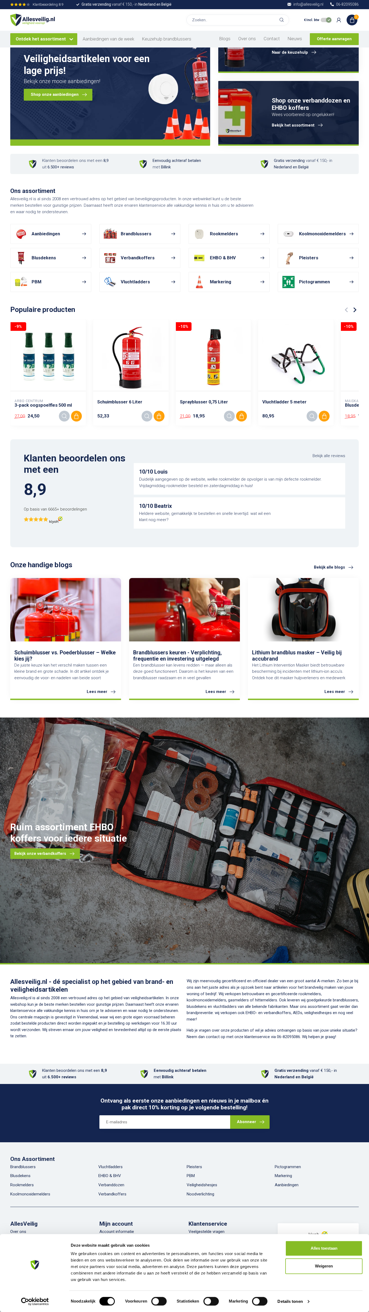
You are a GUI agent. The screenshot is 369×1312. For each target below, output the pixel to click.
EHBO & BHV (109, 1175)
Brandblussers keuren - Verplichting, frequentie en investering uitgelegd (177, 656)
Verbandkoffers (112, 1194)
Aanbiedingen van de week (108, 39)
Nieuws (295, 38)
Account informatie (116, 1231)
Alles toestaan (324, 1248)
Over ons (247, 38)
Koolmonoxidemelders (30, 1194)
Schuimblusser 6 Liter (119, 402)
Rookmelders (22, 1184)
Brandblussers (23, 1166)
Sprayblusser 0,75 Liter (204, 402)
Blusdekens (20, 1175)
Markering (283, 1175)
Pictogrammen (288, 1166)
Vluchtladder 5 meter (284, 402)
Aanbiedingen (286, 1184)
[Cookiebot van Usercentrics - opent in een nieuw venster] (35, 1301)
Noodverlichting (200, 1194)
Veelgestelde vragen (206, 1231)
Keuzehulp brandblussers (166, 39)
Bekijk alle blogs (329, 567)
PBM (191, 1175)
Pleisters (194, 1166)
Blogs (224, 38)
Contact (272, 38)
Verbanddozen (111, 1184)
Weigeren (324, 1266)
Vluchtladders (110, 1166)
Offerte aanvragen (334, 38)
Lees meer (97, 691)
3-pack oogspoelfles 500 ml (43, 405)
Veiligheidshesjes (202, 1184)
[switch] (159, 1301)
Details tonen (290, 1301)
